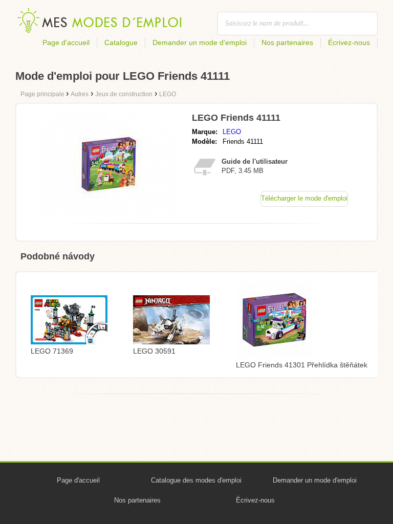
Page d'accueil (66, 42)
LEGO (232, 132)
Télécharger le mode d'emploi (304, 198)
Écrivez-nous (349, 42)
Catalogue (121, 42)
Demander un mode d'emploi (199, 42)
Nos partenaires (287, 42)
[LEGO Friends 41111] (108, 212)
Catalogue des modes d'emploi (196, 480)
